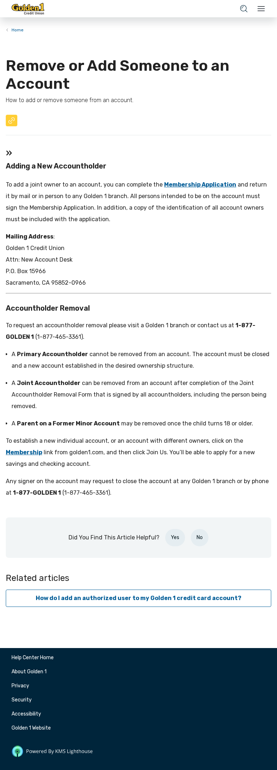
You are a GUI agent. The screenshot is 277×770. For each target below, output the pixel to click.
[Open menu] (261, 8)
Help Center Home (33, 658)
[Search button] (243, 8)
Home (17, 29)
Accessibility (26, 714)
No (200, 537)
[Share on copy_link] (11, 120)
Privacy (20, 686)
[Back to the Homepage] (28, 8)
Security (22, 700)
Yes (175, 537)
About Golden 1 (29, 672)
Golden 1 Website (31, 728)
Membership (24, 452)
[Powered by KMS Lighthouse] (52, 752)
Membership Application (200, 184)
